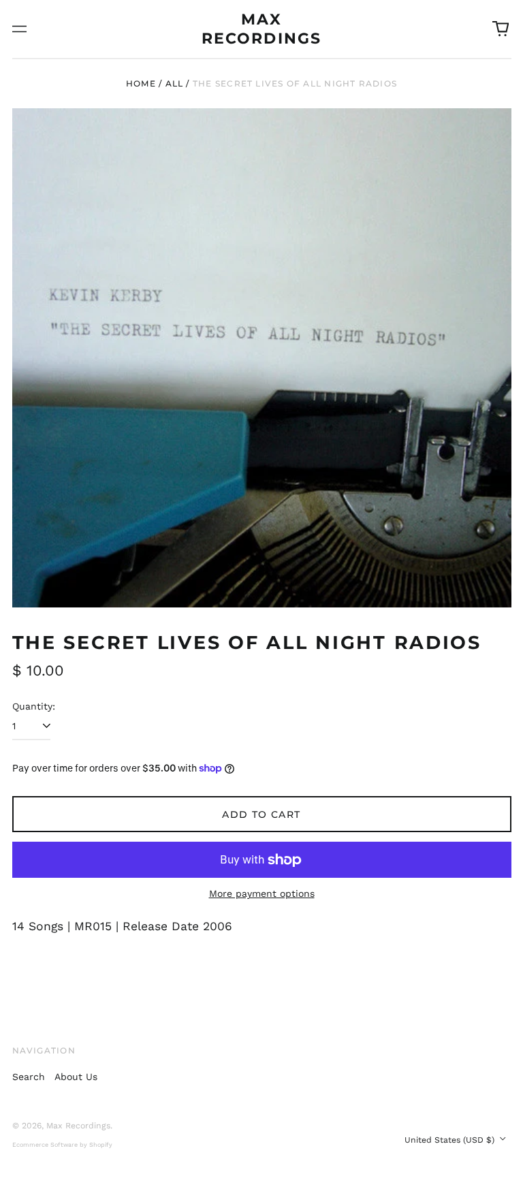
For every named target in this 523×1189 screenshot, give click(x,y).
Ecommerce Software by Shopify (62, 1144)
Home (141, 83)
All (174, 83)
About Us (75, 1076)
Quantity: (33, 706)
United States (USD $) (451, 1140)
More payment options (262, 893)
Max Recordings (78, 1125)
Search (28, 1076)
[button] (500, 29)
